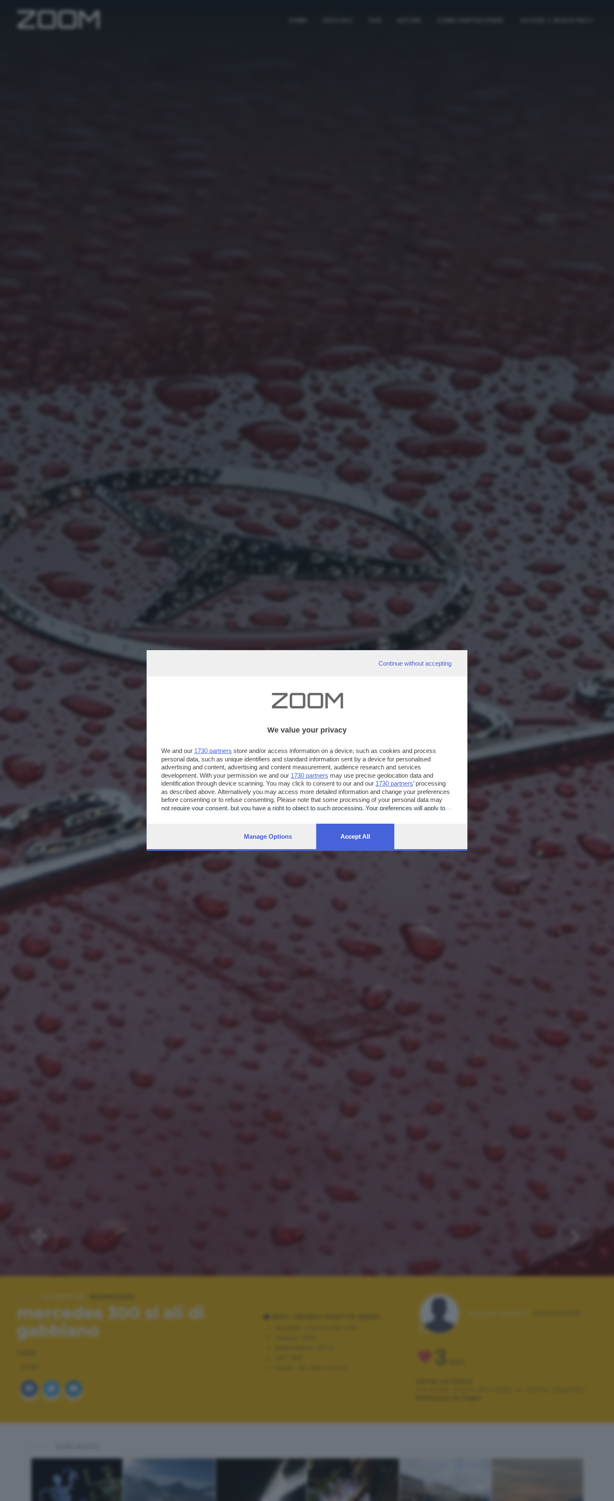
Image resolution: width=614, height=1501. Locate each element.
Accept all (355, 836)
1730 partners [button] (213, 750)
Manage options (268, 836)
